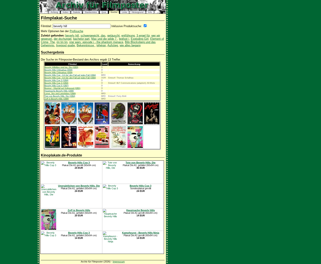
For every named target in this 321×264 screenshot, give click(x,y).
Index (65, 12)
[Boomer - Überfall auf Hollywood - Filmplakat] (69, 147)
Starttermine (91, 12)
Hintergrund (137, 12)
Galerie (76, 12)
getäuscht (113, 35)
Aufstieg (112, 45)
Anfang (54, 12)
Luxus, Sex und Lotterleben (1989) (60, 93)
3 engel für (143, 35)
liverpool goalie (65, 45)
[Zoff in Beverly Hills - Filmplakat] (135, 147)
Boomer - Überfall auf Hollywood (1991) (62, 88)
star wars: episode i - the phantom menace (96, 42)
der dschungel (62, 38)
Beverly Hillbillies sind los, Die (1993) (61, 67)
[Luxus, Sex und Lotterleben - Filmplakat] (102, 147)
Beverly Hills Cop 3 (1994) (56, 80)
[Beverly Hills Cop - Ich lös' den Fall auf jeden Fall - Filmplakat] (102, 123)
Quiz (104, 12)
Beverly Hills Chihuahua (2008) (58, 70)
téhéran (101, 45)
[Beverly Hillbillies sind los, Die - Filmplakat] (52, 123)
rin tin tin (62, 42)
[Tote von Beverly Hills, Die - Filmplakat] (118, 147)
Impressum (119, 261)
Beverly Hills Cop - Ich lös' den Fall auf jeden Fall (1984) (70, 75)
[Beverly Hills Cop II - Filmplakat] (52, 147)
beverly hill (72, 35)
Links (124, 12)
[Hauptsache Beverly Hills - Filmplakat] (85, 147)
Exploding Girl (139, 38)
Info (150, 12)
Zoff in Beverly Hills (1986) (57, 99)
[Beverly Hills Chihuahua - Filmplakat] (69, 123)
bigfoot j (124, 38)
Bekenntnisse (86, 45)
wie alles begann (130, 45)
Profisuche (76, 31)
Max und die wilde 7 (104, 38)
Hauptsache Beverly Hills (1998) (59, 91)
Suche (114, 12)
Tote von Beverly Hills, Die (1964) (60, 96)
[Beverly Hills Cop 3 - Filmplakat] (135, 123)
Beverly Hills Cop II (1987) (57, 86)
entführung (128, 35)
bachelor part (81, 38)
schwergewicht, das (93, 35)
